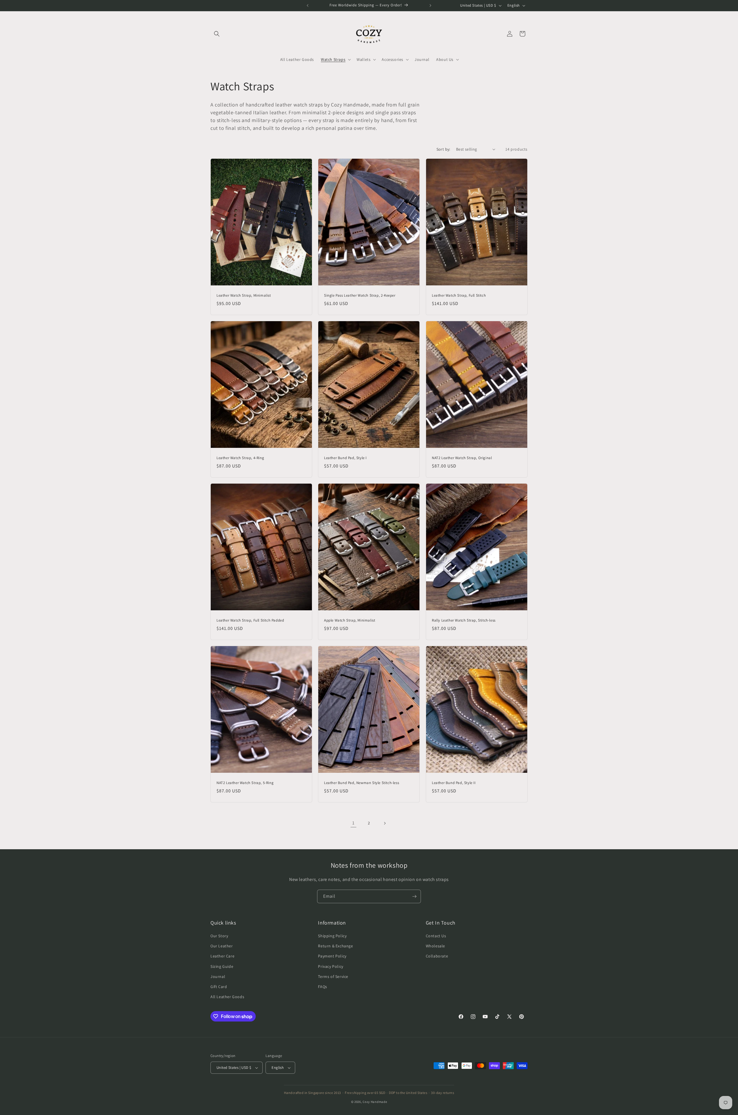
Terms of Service (333, 976)
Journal (217, 976)
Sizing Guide (221, 966)
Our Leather (221, 946)
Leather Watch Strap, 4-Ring (240, 458)
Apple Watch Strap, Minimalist (349, 620)
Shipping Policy (332, 935)
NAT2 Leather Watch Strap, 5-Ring (245, 783)
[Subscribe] (414, 896)
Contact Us (436, 935)
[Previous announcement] (307, 5)
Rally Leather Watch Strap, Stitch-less (464, 620)
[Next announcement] (430, 5)
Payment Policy (332, 956)
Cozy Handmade (375, 1102)
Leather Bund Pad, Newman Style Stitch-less (361, 783)
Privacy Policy (330, 966)
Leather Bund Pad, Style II (454, 783)
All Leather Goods (227, 996)
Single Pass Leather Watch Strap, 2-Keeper (360, 295)
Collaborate (437, 956)
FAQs (322, 986)
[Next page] (384, 823)
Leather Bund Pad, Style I (345, 458)
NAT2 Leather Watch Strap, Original (462, 458)
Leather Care (222, 956)
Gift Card (218, 986)
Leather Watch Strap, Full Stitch (459, 295)
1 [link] (353, 823)
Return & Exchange (335, 946)
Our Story (219, 935)
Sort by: (443, 149)
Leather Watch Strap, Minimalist (243, 295)
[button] (216, 33)
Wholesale (435, 946)
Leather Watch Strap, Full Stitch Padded (250, 620)
